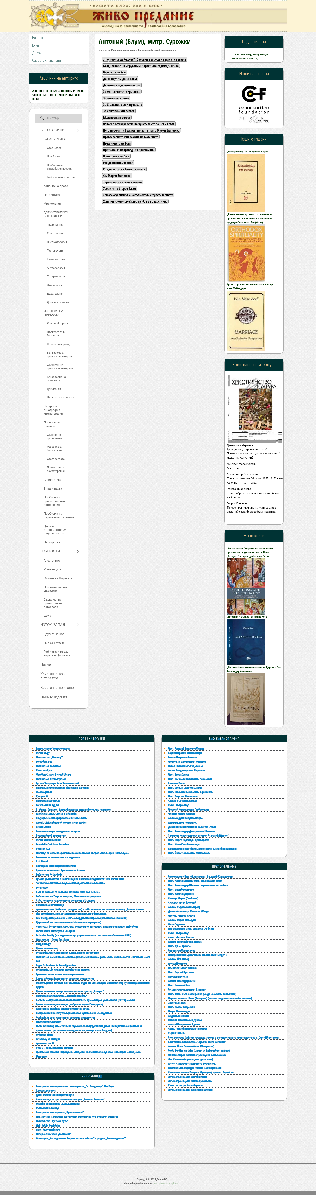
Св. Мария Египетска (116, 175)
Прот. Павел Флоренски (181, 1007)
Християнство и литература (53, 676)
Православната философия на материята (130, 137)
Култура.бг (42, 796)
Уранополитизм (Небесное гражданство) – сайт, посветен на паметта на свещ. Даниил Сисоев (90, 909)
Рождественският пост (118, 162)
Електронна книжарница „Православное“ (59, 1112)
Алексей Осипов (177, 963)
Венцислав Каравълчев (181, 950)
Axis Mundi (42, 861)
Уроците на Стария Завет (119, 188)
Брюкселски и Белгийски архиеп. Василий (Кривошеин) (200, 876)
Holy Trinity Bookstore (48, 1129)
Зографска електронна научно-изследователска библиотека (70, 883)
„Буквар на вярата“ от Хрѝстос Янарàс (247, 151)
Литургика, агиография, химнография (53, 410)
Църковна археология (61, 397)
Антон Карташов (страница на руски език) (192, 1063)
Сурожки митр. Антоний (182, 902)
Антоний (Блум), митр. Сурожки (145, 41)
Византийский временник (51, 835)
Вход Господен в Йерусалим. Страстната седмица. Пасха (141, 66)
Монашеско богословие (54, 448)
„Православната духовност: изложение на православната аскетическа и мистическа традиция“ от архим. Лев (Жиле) (249, 218)
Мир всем (41, 1056)
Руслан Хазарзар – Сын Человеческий (57, 783)
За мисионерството (116, 98)
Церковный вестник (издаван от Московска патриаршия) (68, 922)
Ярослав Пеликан (178, 976)
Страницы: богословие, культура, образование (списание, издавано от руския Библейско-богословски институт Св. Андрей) (87, 928)
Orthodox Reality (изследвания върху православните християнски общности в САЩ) (83, 935)
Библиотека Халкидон (48, 766)
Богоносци (42, 887)
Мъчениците (52, 569)
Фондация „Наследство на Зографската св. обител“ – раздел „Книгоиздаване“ (80, 1138)
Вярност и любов (114, 72)
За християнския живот (118, 111)
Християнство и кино (57, 688)
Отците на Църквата (58, 578)
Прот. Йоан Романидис (181, 889)
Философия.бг (44, 792)
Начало (37, 38)
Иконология (54, 285)
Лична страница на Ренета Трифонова (190, 1081)
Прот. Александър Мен (181, 894)
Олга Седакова (176, 924)
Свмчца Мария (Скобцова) (183, 898)
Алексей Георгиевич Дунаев (184, 1024)
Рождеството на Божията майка (124, 169)
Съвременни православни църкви (60, 366)
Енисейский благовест (48, 1022)
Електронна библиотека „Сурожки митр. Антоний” (197, 1042)
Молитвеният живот (116, 117)
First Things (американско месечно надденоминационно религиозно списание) (81, 918)
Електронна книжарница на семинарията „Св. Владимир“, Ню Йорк (75, 1086)
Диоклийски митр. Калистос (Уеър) (188, 911)
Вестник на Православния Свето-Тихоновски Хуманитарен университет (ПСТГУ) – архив (85, 1000)
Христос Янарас (176, 1002)
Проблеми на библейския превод (59, 166)
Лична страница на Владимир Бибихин (190, 1089)
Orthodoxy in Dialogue (48, 1039)
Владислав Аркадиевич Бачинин (187, 989)
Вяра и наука (53, 488)
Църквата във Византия (56, 333)
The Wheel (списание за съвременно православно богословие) (71, 913)
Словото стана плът (46, 60)
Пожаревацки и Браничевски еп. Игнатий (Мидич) (197, 955)
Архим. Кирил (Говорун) (182, 920)
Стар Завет (54, 148)
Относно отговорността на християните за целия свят (138, 124)
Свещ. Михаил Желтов (181, 937)
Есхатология (55, 294)
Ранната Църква (57, 323)
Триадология (55, 225)
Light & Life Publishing (48, 1125)
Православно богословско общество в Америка (62, 787)
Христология (55, 233)
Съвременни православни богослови (53, 603)
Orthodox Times (44, 1034)
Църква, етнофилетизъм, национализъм (55, 529)
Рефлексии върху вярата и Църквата (57, 653)
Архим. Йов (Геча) (178, 959)
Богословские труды (47, 805)
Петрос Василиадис (179, 1011)
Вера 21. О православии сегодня (54, 1047)
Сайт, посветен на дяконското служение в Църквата (65, 900)
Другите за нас (54, 634)
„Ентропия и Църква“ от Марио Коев (247, 616)
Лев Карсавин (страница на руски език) (190, 1059)
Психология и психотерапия (56, 469)
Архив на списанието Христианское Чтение (60, 870)
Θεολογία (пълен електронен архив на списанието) (65, 1017)
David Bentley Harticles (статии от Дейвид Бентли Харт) (199, 1050)
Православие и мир (47, 948)
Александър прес (45, 1090)
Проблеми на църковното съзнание (59, 515)
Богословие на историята (56, 378)
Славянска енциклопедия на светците (58, 831)
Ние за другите (54, 643)
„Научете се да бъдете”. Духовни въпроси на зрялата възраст (144, 59)
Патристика (52, 195)
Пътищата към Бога (116, 156)
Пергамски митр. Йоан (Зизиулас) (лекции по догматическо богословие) (210, 998)
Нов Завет (53, 156)
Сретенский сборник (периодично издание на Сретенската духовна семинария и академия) (88, 1052)
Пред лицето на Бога (117, 143)
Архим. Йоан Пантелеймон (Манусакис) (191, 1046)
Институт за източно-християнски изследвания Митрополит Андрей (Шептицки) (82, 853)
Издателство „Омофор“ (49, 757)
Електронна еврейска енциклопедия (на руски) (63, 1008)
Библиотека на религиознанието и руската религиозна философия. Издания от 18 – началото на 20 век (93, 959)
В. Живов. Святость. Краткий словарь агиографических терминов (73, 809)
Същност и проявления (54, 436)
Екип (35, 45)
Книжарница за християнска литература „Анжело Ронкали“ (70, 1099)
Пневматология (57, 242)
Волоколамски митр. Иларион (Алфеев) (191, 928)
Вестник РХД (43, 848)
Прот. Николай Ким (179, 985)
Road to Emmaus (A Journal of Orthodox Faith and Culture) (67, 892)
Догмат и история (58, 302)
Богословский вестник (48, 840)
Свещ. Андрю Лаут (178, 933)
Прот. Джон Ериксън (179, 946)
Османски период (58, 344)
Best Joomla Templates (166, 1183)
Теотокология (55, 250)
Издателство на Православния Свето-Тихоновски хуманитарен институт (77, 1116)
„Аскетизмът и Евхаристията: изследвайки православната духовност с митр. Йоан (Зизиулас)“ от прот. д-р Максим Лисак (250, 552)
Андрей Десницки (178, 1016)
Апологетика (52, 480)
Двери (36, 53)
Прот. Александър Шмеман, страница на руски (195, 880)
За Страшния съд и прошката (122, 104)
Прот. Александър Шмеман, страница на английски (198, 885)
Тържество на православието (122, 182)
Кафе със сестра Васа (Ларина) (185, 1085)
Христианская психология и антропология (60, 974)
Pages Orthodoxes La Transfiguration (56, 965)
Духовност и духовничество (121, 85)
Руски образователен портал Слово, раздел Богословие (67, 952)
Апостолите (52, 560)
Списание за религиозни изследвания (58, 857)
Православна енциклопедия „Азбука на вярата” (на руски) (69, 1004)
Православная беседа (48, 801)
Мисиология (52, 203)
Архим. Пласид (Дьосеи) (182, 981)
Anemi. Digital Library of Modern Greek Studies (61, 822)
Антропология (56, 268)
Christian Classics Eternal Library (53, 774)
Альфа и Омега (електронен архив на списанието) (65, 978)
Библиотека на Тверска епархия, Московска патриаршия (68, 896)
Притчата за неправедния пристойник (128, 150)
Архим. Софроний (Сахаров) (184, 907)
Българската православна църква (60, 354)
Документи (54, 389)
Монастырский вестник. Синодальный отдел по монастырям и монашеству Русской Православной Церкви (92, 985)
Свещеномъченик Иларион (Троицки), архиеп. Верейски (200, 1072)
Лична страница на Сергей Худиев (187, 1076)
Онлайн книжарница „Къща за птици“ (58, 1103)
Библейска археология (61, 177)
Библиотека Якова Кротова (51, 779)
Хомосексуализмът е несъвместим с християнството (138, 195)
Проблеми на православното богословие (54, 501)
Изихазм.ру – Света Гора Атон (52, 939)
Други (48, 616)
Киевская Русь (44, 770)
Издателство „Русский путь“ (52, 1121)
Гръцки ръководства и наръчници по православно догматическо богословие (80, 879)
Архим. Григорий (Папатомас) (185, 941)
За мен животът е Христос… (121, 91)
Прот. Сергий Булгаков (181, 972)
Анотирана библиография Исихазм (56, 866)
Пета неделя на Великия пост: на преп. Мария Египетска (141, 130)
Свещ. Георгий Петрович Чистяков (187, 1028)
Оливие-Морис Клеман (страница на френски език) (197, 1055)
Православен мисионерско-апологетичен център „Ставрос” (70, 991)
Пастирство (52, 542)
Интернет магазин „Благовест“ (53, 1134)
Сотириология (56, 276)
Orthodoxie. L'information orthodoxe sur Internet (62, 969)
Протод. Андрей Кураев (181, 915)
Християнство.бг (45, 1043)
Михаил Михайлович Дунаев (185, 1020)
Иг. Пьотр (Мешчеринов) (182, 967)
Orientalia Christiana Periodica (52, 844)
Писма (45, 664)
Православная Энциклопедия (52, 748)
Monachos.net (44, 761)
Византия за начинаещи (50, 905)
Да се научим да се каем (120, 78)
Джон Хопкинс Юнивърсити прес (55, 1095)
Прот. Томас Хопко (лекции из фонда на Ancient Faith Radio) (202, 994)
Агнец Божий (43, 827)
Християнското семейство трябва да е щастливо (135, 201)
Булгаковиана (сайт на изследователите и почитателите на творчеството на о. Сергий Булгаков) (223, 1037)
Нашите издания (53, 697)
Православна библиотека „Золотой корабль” (61, 995)
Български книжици (47, 1108)
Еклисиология (56, 259)
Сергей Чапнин (176, 1033)
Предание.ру (43, 944)
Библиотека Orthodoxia (49, 874)
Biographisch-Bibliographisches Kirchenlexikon (61, 818)
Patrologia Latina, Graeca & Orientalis (56, 813)
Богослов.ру (42, 753)
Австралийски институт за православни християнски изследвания (74, 1013)
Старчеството (56, 459)
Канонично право (56, 186)
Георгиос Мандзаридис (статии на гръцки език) (195, 1068)
